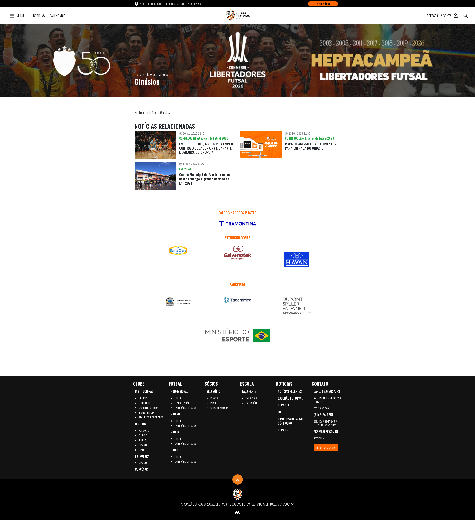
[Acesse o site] (237, 223)
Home (138, 74)
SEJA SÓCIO (323, 4)
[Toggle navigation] (466, 15)
